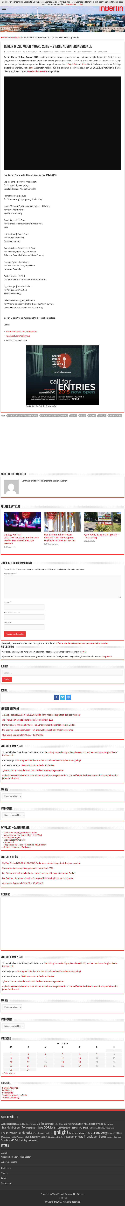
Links (3, 1178)
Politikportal (8, 1093)
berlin (40, 1123)
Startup (5, 1140)
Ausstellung (31, 1124)
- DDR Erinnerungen (11, 837)
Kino (90, 1133)
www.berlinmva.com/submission (21, 331)
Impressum (6, 1183)
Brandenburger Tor (13, 1127)
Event (73, 416)
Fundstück (24, 1132)
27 (79, 1066)
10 (28, 1058)
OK (81, 4)
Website (7, 622)
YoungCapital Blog (11, 1097)
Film (89, 1128)
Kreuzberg (99, 1133)
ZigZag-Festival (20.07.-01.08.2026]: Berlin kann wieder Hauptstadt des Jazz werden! (21, 539)
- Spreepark (8, 842)
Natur (35, 1136)
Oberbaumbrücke (55, 1137)
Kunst (109, 1133)
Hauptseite (107, 656)
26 (62, 1066)
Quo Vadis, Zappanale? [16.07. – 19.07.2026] (22, 735)
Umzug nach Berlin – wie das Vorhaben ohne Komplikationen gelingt (49, 760)
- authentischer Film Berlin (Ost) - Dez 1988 (22, 835)
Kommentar (10, 573)
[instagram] (68, 697)
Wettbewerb (115, 416)
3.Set (84, 64)
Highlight (59, 1132)
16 (11, 1062)
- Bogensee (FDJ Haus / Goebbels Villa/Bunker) (24, 845)
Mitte (14, 1137)
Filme (83, 416)
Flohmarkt (95, 1128)
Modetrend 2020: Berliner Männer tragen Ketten (41, 770)
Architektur (21, 1124)
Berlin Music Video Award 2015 (22, 416)
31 (28, 1070)
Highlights (6, 1168)
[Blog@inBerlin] (62, 16)
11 (45, 1058)
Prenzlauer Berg (94, 1136)
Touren (4, 1173)
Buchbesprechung (34, 1128)
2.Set (74, 64)
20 (79, 1062)
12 (62, 1058)
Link (31, 68)
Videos (102, 416)
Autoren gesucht (9, 1162)
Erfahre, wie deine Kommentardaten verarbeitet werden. (82, 643)
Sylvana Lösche (9, 770)
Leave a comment (84, 52)
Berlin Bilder (58, 1124)
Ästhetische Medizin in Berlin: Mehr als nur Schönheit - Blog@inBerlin (34, 775)
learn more (71, 4)
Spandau (117, 1137)
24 (28, 1066)
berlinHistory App (10, 1088)
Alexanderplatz (8, 1124)
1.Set (68, 64)
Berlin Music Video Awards (54, 416)
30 (11, 1070)
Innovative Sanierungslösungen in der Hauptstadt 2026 (27, 720)
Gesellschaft (16, 37)
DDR (47, 1127)
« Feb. (5, 1073)
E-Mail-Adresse (12, 612)
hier (84, 652)
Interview (82, 1133)
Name (7, 602)
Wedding (23, 1140)
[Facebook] (56, 697)
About (4, 1153)
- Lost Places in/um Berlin (14, 840)
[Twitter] (62, 697)
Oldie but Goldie (14, 52)
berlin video (96, 1123)
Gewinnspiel (43, 1133)
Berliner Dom (70, 1124)
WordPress (57, 1194)
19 (62, 1062)
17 (28, 1062)
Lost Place (117, 1133)
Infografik (73, 1133)
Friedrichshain (9, 1132)
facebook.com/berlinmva (18, 336)
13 (79, 1058)
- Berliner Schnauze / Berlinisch (16, 847)
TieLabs (80, 1194)
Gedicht (34, 1133)
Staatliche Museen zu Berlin (15, 1095)
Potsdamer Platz (73, 1136)
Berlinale (48, 1124)
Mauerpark (6, 1137)
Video (14, 1140)
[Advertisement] (62, 446)
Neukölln (43, 1137)
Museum (20, 1137)
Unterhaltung (59, 52)
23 (11, 1066)
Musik (92, 416)
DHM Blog (7, 1090)
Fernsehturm (64, 1128)
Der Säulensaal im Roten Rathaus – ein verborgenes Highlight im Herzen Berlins (60, 537)
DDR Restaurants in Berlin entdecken (37, 765)
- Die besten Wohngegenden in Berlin (19, 832)
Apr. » (12, 1073)
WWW (68, 52)
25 (45, 1066)
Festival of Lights (79, 1128)
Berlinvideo (108, 1124)
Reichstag (109, 1137)
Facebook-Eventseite (37, 71)
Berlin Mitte (83, 1123)
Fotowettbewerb (107, 1128)
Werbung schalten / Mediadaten (16, 1157)
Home (6, 37)
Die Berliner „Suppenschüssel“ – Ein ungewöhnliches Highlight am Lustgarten (37, 730)
